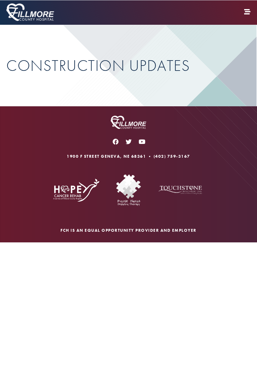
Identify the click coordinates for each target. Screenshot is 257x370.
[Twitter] (128, 142)
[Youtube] (142, 142)
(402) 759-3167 (172, 156)
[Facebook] (115, 142)
